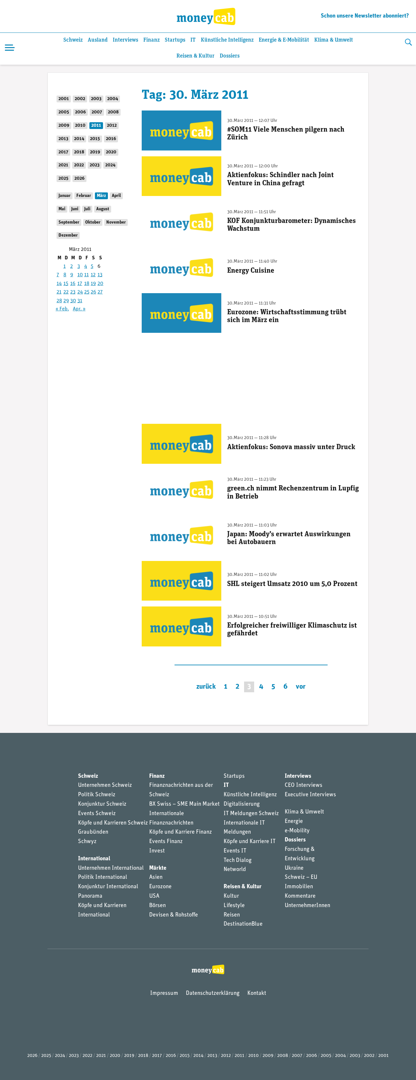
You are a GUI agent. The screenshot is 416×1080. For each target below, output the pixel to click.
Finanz (151, 40)
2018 (79, 152)
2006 (80, 112)
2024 (110, 165)
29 (66, 301)
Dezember (68, 235)
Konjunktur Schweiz (102, 804)
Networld (235, 870)
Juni (74, 209)
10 (80, 275)
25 (86, 292)
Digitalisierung (242, 804)
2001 (63, 99)
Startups (175, 40)
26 (93, 292)
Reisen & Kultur (195, 56)
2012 (112, 125)
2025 (63, 178)
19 (93, 283)
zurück (206, 687)
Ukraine (294, 868)
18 (86, 283)
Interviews (125, 40)
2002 (80, 99)
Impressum (164, 993)
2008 (113, 112)
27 (100, 292)
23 (72, 292)
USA (154, 896)
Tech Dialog (238, 861)
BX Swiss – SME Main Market (184, 804)
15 (65, 283)
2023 (94, 165)
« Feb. (62, 309)
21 (59, 292)
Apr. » (79, 309)
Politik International (102, 877)
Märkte (157, 868)
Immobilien (299, 887)
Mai (61, 209)
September (68, 222)
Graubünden (93, 832)
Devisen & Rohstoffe (173, 915)
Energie (294, 822)
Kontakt (256, 993)
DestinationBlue (243, 924)
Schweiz (73, 40)
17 (79, 283)
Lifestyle (234, 906)
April (116, 195)
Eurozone (160, 887)
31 (79, 301)
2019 (95, 152)
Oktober (92, 222)
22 (66, 292)
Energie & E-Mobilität (284, 40)
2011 (96, 125)
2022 (79, 165)
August (102, 209)
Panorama (90, 896)
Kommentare (300, 896)
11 (86, 275)
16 (72, 283)
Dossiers (230, 56)
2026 (79, 178)
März (101, 195)
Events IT (235, 851)
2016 (111, 139)
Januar (64, 195)
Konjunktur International (108, 887)
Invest (157, 851)
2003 (96, 99)
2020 (111, 152)
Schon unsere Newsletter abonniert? (365, 16)
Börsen (157, 906)
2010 (80, 125)
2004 (112, 99)
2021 (63, 165)
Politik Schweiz (96, 795)
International (94, 859)
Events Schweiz (97, 814)
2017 (63, 152)
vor (301, 687)
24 (80, 292)
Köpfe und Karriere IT (250, 842)
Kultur (231, 896)
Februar (83, 195)
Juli (87, 209)
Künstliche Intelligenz (227, 40)
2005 (63, 112)
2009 (63, 125)
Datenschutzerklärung (213, 993)
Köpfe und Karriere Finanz (180, 832)
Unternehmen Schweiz (105, 785)
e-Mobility (297, 831)
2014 (79, 139)
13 (100, 275)
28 (59, 301)
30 (73, 301)
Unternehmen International (111, 868)
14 (59, 283)
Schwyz (87, 842)
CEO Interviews (303, 785)
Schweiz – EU (301, 877)
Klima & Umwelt (333, 40)
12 (93, 275)
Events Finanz (166, 842)
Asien (155, 877)
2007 (97, 112)
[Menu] (10, 49)
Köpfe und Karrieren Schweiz (113, 823)
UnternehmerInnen (307, 906)
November (116, 222)
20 (100, 283)
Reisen (232, 915)
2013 (63, 139)
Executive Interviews (310, 795)
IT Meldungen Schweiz (251, 814)
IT (193, 40)
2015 (95, 139)
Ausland (98, 40)
